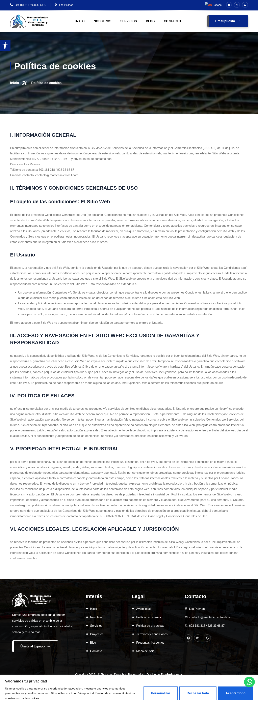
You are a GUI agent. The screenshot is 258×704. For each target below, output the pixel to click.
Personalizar (160, 693)
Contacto (172, 21)
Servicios (128, 21)
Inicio (80, 21)
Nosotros (102, 21)
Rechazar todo (198, 693)
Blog (150, 21)
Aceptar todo (236, 693)
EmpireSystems (172, 674)
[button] (5, 45)
